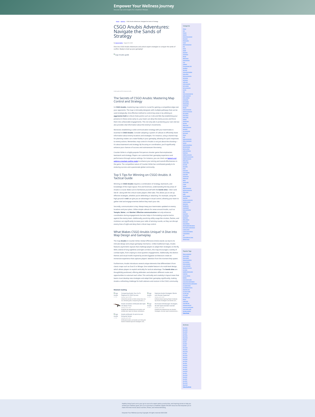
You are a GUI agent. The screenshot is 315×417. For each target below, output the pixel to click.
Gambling (185, 68)
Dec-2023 (185, 332)
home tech (185, 221)
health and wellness (187, 145)
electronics (185, 204)
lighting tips (185, 178)
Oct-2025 (185, 379)
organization (186, 208)
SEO (184, 31)
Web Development (187, 44)
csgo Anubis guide (187, 309)
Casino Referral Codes (188, 237)
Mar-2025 (185, 383)
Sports (184, 48)
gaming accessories (187, 111)
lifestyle (184, 107)
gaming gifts (186, 182)
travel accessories (187, 109)
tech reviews (186, 86)
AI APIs (184, 90)
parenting (185, 129)
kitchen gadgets (186, 196)
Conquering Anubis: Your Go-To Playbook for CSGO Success (131, 294)
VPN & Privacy (186, 239)
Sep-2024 (185, 365)
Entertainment (186, 60)
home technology (187, 210)
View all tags (186, 313)
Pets (184, 46)
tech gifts (185, 164)
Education (185, 52)
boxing (184, 299)
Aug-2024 (185, 359)
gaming (184, 143)
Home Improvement (187, 37)
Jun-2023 (185, 373)
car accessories (186, 131)
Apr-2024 (185, 361)
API (183, 235)
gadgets (185, 119)
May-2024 (185, 351)
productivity (185, 99)
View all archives (187, 387)
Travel (184, 42)
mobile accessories (187, 155)
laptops (184, 186)
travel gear (185, 170)
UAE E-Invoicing (186, 84)
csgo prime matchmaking (188, 281)
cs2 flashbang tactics (187, 287)
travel (184, 168)
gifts (184, 92)
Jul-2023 (185, 345)
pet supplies (185, 113)
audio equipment (187, 96)
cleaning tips (186, 121)
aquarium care (186, 289)
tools (184, 137)
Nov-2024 (185, 336)
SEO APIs (185, 70)
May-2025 (185, 385)
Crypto (184, 184)
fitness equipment (187, 254)
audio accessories (187, 127)
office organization (187, 141)
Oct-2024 (185, 367)
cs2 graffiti (185, 295)
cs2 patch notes (186, 297)
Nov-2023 (185, 355)
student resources (187, 158)
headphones (186, 206)
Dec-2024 (185, 375)
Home (117, 21)
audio (184, 194)
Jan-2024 (185, 363)
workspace (185, 80)
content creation (186, 202)
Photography (186, 40)
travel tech (185, 214)
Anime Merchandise (187, 72)
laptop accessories (187, 139)
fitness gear (185, 125)
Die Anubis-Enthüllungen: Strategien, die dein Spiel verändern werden (166, 305)
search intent (186, 256)
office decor (185, 160)
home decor (185, 115)
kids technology (186, 147)
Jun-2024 (185, 353)
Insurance (185, 39)
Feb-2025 (185, 377)
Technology (185, 54)
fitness (184, 135)
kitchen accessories (187, 190)
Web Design (185, 58)
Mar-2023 (185, 330)
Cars (184, 62)
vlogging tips (186, 176)
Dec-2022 (185, 328)
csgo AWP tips (186, 303)
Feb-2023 (185, 339)
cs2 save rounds (186, 291)
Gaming (123, 21)
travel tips (185, 198)
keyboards (185, 217)
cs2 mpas (185, 270)
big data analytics (187, 311)
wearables (185, 166)
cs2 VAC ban (186, 293)
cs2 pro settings (186, 276)
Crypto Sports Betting (188, 231)
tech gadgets (186, 101)
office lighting (186, 219)
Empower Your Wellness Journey (144, 6)
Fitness (184, 29)
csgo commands (186, 266)
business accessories (188, 200)
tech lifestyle (186, 216)
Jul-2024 (185, 341)
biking (184, 180)
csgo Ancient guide (187, 279)
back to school (186, 149)
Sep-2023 (185, 349)
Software (185, 64)
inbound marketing (187, 260)
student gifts (186, 162)
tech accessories (187, 88)
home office (185, 74)
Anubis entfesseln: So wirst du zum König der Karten (132, 315)
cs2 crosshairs (186, 262)
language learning (187, 305)
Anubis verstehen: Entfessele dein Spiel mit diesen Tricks (133, 305)
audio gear (185, 82)
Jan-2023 (185, 343)
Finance (184, 33)
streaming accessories (188, 157)
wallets (184, 212)
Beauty (184, 56)
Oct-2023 (185, 334)
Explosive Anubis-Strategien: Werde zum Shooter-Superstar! (166, 294)
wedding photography (188, 272)
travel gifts (185, 174)
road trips (185, 274)
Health (184, 50)
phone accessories (187, 76)
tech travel (185, 133)
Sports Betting (186, 223)
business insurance (187, 268)
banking (185, 277)
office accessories (187, 188)
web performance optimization (190, 283)
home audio (185, 117)
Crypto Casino (186, 229)
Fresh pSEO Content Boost (189, 227)
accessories (185, 105)
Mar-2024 (185, 347)
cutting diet (185, 301)
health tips (185, 153)
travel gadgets (186, 172)
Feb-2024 (185, 357)
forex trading (186, 258)
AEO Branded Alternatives (189, 225)
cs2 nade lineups (187, 285)
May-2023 (185, 337)
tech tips (185, 123)
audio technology (187, 151)
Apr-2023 (185, 369)
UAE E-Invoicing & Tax (188, 94)
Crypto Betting (186, 233)
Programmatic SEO (187, 66)
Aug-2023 (185, 371)
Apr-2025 (185, 381)
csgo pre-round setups (188, 307)
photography (186, 103)
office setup (185, 192)
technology (185, 78)
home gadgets (186, 98)
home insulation (186, 264)
